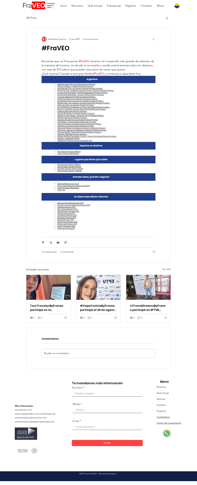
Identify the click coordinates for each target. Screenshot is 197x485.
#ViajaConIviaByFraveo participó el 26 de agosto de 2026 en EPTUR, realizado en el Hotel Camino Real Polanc (98, 308)
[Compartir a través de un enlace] (65, 242)
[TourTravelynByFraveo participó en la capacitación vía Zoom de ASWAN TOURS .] (48, 287)
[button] (166, 18)
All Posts (31, 18)
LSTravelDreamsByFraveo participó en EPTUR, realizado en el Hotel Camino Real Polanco (148, 308)
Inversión (161, 404)
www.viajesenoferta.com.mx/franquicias (35, 413)
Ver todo (167, 269)
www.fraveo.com (23, 409)
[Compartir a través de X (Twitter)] (50, 242)
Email (75, 421)
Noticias (161, 398)
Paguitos (161, 410)
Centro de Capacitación (169, 422)
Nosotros (161, 386)
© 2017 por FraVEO (88, 474)
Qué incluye (163, 392)
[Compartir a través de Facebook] (43, 242)
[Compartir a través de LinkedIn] (58, 242)
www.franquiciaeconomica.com (31, 417)
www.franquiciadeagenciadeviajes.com (34, 421)
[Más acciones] (153, 39)
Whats (76, 404)
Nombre (77, 387)
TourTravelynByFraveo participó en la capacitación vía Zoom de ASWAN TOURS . (46, 308)
